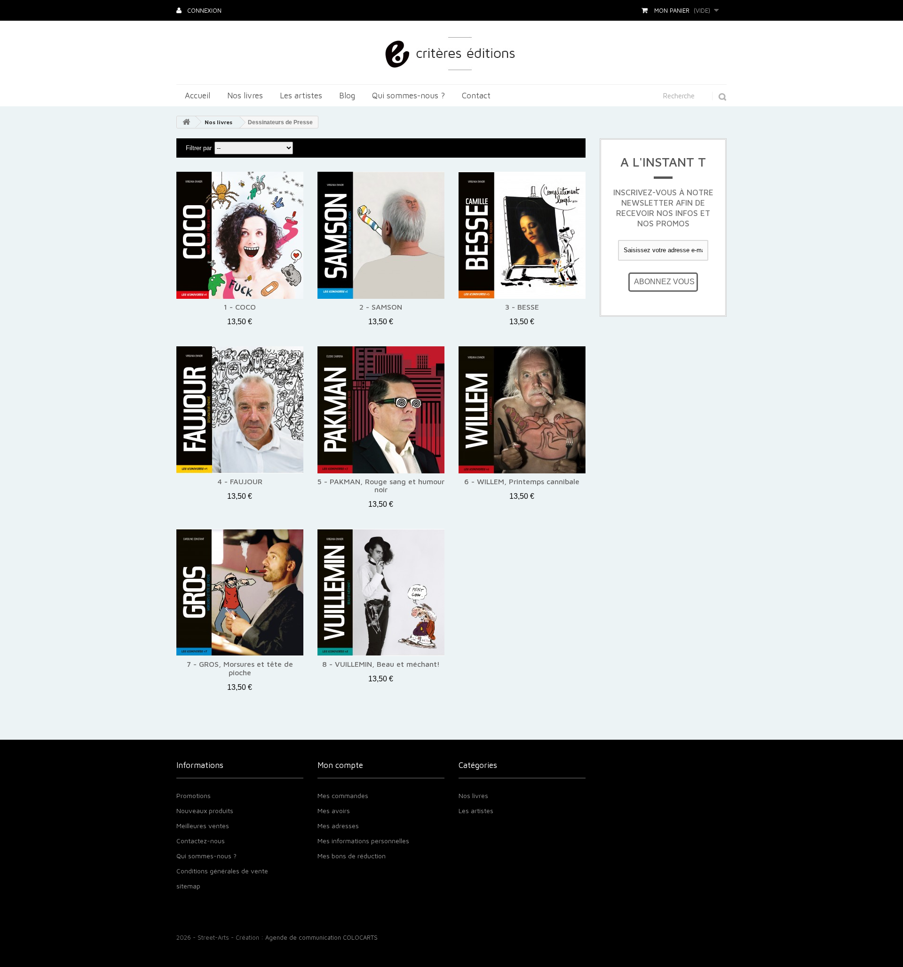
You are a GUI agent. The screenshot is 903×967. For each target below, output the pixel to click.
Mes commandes (342, 795)
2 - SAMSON (380, 307)
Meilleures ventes (202, 826)
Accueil (197, 95)
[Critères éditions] (451, 52)
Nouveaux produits (204, 811)
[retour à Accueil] (186, 122)
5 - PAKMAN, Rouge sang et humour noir (380, 486)
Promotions (193, 795)
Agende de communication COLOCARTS (321, 937)
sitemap (188, 886)
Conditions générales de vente (222, 871)
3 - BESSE (522, 307)
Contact (476, 95)
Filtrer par (199, 148)
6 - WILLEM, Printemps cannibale (521, 482)
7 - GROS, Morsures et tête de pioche (240, 668)
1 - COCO (240, 307)
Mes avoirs (333, 811)
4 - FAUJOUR (239, 482)
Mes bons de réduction (351, 856)
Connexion (203, 10)
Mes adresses (338, 826)
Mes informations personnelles (363, 841)
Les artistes (301, 95)
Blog (347, 95)
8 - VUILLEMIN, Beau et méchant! (381, 664)
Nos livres (245, 95)
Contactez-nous (200, 841)
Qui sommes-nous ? (408, 95)
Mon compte (340, 765)
